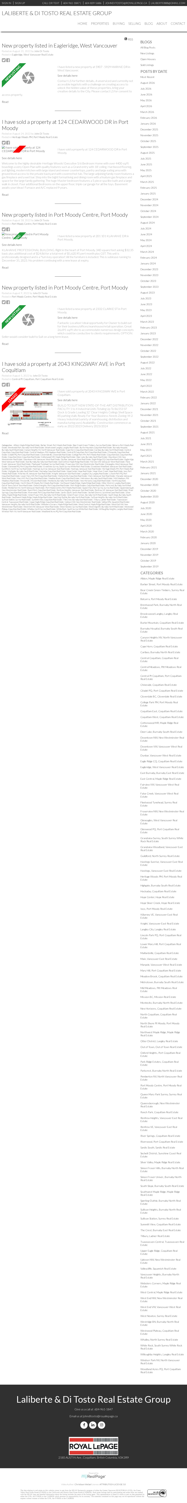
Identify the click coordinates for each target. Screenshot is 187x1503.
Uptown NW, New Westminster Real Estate (83, 502)
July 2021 (145, 438)
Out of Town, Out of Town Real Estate (17, 485)
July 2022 (145, 368)
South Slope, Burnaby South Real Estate (162, 1185)
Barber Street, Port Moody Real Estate (56, 445)
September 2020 (149, 496)
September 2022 (149, 356)
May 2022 (146, 379)
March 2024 (147, 251)
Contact (178, 23)
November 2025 (149, 135)
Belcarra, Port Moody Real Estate (158, 599)
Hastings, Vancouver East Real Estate (86, 469)
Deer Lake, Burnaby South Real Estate (92, 457)
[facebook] (84, 1425)
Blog (148, 23)
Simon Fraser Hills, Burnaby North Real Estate (47, 495)
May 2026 (146, 100)
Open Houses (148, 59)
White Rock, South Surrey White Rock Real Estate (77, 509)
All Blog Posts (147, 47)
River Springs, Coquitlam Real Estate (160, 1135)
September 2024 (149, 216)
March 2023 (147, 321)
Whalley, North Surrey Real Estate (41, 509)
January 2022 (148, 403)
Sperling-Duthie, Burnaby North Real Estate (72, 497)
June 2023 (146, 304)
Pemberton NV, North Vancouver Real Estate (26, 488)
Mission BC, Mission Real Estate (33, 480)
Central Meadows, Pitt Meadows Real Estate (48, 452)
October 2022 (148, 350)
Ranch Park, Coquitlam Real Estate (42, 490)
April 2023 (146, 315)
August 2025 (147, 152)
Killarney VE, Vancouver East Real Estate (34, 473)
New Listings (147, 53)
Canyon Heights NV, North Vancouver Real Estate (45, 450)
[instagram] (102, 1425)
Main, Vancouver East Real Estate (101, 476)
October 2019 (148, 560)
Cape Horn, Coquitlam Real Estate (80, 450)
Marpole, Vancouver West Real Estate (161, 964)
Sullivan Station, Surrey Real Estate (16, 499)
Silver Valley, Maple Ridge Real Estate (160, 1162)
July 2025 (145, 158)
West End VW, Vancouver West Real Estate (41, 506)
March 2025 (147, 181)
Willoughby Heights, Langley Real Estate (116, 509)
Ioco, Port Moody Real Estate (156, 908)
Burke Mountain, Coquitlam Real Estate (96, 447)
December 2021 (149, 409)
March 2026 (147, 111)
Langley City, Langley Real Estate (95, 473)
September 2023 (149, 286)
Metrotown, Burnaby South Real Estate (97, 478)
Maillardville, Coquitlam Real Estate (72, 476)
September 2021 (149, 426)
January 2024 (148, 263)
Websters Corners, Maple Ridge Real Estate (59, 504)
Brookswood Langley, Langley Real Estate (62, 447)
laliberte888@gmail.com (168, 3)
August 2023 (147, 292)
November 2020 (149, 484)
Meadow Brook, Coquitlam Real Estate (64, 478)
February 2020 (148, 537)
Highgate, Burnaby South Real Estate (23, 471)
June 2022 (146, 374)
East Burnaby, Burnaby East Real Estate (42, 462)
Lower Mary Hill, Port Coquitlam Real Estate (39, 476)
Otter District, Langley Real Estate (116, 483)
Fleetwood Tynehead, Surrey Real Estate (48, 464)
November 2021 (149, 414)
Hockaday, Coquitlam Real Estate (52, 471)
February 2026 (148, 117)
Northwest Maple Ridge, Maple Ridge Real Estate (80, 483)
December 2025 (149, 129)
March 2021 (147, 461)
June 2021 (146, 444)
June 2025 (146, 164)
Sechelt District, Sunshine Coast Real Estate (106, 492)
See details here (68, 75)
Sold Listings (147, 64)
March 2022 (147, 391)
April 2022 (146, 385)
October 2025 (148, 141)
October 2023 (148, 280)
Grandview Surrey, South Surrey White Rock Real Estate (66, 466)
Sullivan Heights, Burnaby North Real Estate (109, 497)
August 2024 (147, 222)
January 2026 (148, 123)
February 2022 (148, 397)
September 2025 (149, 146)
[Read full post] (28, 77)
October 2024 (148, 211)
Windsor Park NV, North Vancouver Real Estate (21, 511)
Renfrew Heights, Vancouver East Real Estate (75, 490)
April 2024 (146, 245)
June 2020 (146, 514)
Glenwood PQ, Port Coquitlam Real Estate (25, 466)
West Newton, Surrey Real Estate (74, 506)
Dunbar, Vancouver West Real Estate (76, 459)
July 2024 (145, 228)
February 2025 (148, 187)
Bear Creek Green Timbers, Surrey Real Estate (92, 445)
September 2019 (149, 566)
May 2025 (146, 170)
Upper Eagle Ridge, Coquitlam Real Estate (47, 502)
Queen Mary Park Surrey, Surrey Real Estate (101, 488)
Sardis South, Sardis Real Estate (74, 492)
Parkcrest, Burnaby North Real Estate (161, 1070)
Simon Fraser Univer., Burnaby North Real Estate (87, 495)
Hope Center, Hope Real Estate (79, 471)
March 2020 (147, 531)
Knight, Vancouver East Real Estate (66, 473)
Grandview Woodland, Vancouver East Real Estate (111, 466)
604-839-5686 (93, 3)
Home (82, 23)
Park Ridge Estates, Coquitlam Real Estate (87, 485)
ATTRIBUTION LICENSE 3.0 (113, 1484)
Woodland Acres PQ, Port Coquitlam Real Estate (61, 511)
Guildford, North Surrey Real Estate (17, 469)
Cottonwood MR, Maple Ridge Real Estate (58, 457)
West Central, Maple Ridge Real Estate (95, 504)
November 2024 (149, 205)
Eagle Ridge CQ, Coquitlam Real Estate (108, 459)
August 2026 (147, 82)
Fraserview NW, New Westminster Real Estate (85, 464)
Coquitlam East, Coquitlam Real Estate (161, 711)
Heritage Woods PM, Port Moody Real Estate (35, 137)
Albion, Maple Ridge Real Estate (27, 445)
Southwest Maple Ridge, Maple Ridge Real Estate (32, 497)
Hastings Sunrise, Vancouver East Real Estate (51, 469)
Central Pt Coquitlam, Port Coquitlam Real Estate (38, 379)
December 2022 (149, 339)
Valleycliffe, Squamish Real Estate (115, 502)
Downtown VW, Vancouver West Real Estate (42, 459)
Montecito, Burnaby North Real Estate (63, 480)
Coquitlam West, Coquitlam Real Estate (24, 457)
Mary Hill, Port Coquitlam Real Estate (32, 478)
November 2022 (149, 345)
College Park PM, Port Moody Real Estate (89, 454)
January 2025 (148, 193)
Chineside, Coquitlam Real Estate (158, 684)
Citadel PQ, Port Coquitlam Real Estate (24, 454)
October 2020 (148, 490)
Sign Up (20, 3)
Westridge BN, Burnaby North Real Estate (106, 506)
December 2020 (149, 479)
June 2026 (146, 94)
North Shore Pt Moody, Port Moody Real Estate (40, 483)
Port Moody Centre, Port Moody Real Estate (34, 223)
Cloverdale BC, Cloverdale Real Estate (56, 454)
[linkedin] (93, 1425)
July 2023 (145, 298)
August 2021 (147, 432)
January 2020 (148, 543)
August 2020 (147, 502)
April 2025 (146, 176)
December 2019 (149, 548)
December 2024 (149, 199)
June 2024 (146, 234)
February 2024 (148, 257)
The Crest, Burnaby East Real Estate (78, 499)
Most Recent (147, 76)
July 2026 (145, 88)
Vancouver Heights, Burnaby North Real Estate (21, 504)
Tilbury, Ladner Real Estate (105, 499)
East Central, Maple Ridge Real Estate (74, 462)
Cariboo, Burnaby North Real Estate (109, 450)
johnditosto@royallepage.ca (100, 1416)
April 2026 (146, 106)
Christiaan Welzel (83, 1484)
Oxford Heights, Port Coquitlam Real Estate (52, 485)
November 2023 (149, 275)
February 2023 (148, 327)
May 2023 (146, 310)
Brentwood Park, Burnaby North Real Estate (26, 447)
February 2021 (148, 467)
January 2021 (148, 473)
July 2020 (145, 508)
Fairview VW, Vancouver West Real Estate (107, 462)
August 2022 (147, 362)
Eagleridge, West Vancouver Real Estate (32, 54)
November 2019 (149, 554)
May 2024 (146, 240)
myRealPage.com (93, 1476)
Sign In (6, 3)
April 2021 (146, 455)
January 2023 (148, 333)
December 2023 (149, 269)
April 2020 (146, 525)
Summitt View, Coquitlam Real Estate (47, 499)
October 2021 (148, 420)
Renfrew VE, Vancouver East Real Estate (111, 490)
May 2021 (146, 449)
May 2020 (146, 519)
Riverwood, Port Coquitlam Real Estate (44, 492)
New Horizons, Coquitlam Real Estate (95, 480)
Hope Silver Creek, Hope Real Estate (108, 471)
